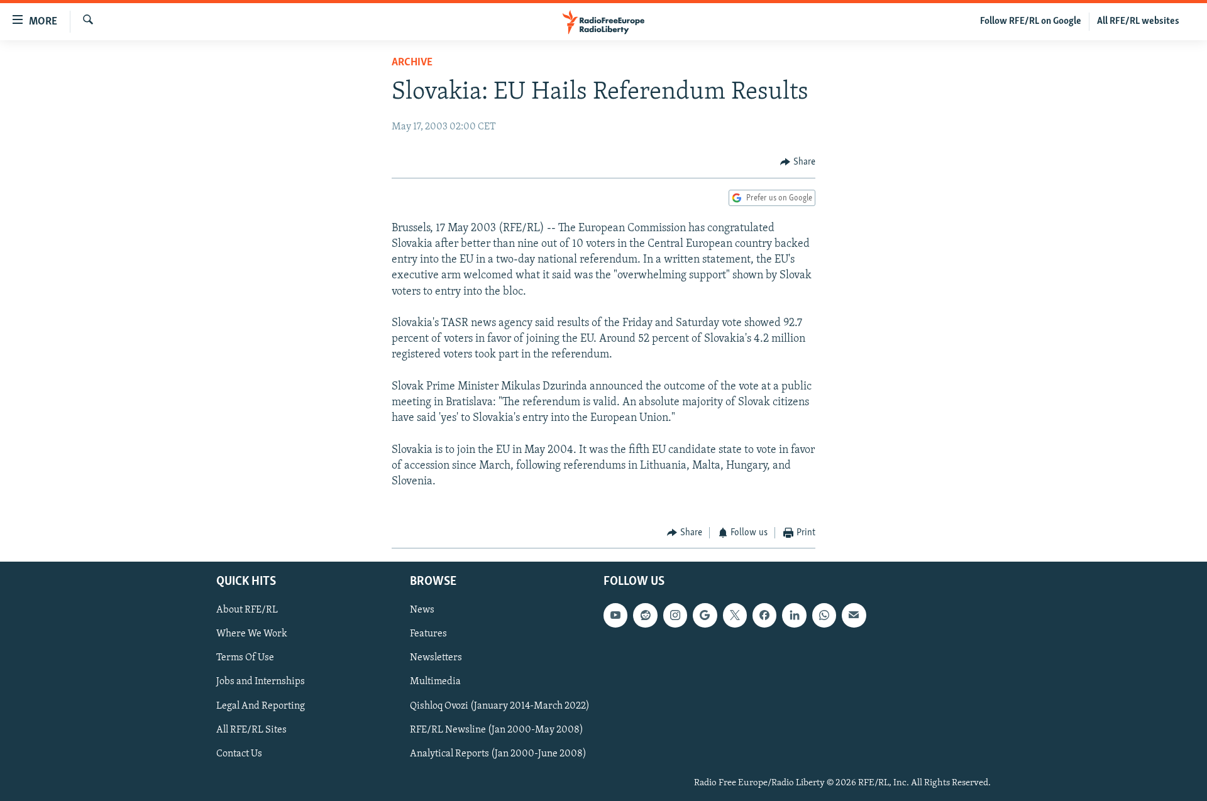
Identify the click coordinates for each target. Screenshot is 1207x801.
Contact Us (239, 753)
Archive (412, 62)
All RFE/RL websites (1138, 21)
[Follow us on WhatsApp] (824, 615)
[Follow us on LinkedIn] (794, 615)
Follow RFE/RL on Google (1030, 21)
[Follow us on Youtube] (615, 615)
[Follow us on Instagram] (675, 615)
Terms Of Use (245, 658)
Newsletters (436, 658)
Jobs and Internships (260, 682)
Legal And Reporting (260, 705)
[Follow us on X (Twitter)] (735, 615)
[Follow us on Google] (705, 615)
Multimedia (435, 682)
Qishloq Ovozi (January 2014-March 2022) (500, 705)
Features (428, 634)
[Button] (797, 162)
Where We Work (251, 634)
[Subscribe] (854, 615)
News (422, 610)
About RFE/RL (247, 610)
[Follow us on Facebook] (764, 615)
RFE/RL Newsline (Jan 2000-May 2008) (496, 729)
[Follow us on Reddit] (645, 615)
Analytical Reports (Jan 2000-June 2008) (498, 753)
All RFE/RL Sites (251, 729)
